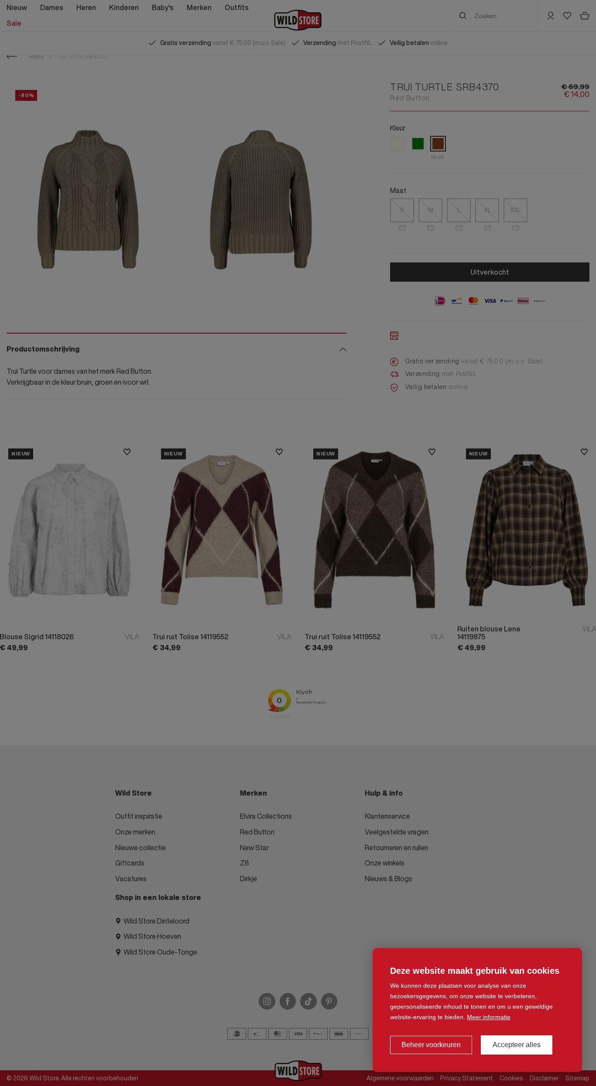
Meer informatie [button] (488, 1017)
